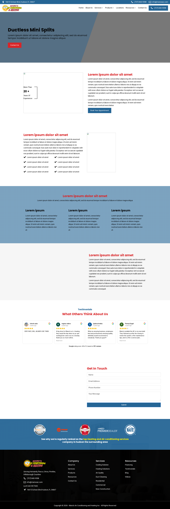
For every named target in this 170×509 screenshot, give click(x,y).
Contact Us (72, 481)
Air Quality (100, 473)
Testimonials (130, 469)
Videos (127, 477)
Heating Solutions (103, 469)
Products (71, 473)
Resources (72, 477)
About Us (71, 465)
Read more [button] (59, 340)
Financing (129, 465)
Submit (123, 405)
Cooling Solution (102, 465)
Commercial (100, 485)
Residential (100, 481)
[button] (99, 8)
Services (71, 469)
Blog (126, 473)
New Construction (103, 489)
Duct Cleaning (101, 477)
